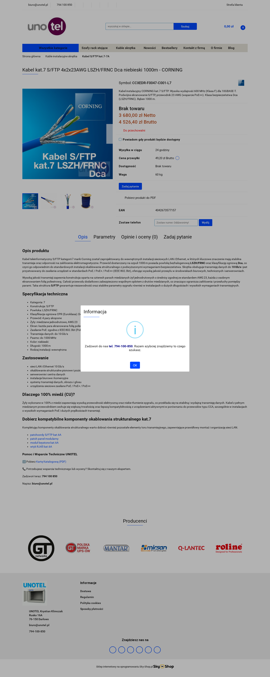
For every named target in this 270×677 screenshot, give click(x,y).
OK (135, 365)
